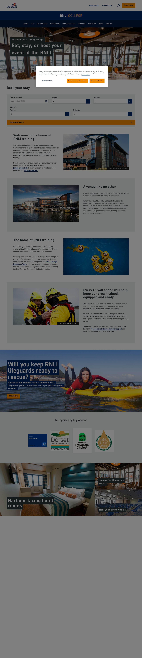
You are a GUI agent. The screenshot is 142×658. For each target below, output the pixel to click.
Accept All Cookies (97, 80)
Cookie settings (47, 80)
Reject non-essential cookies (77, 80)
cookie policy (86, 75)
